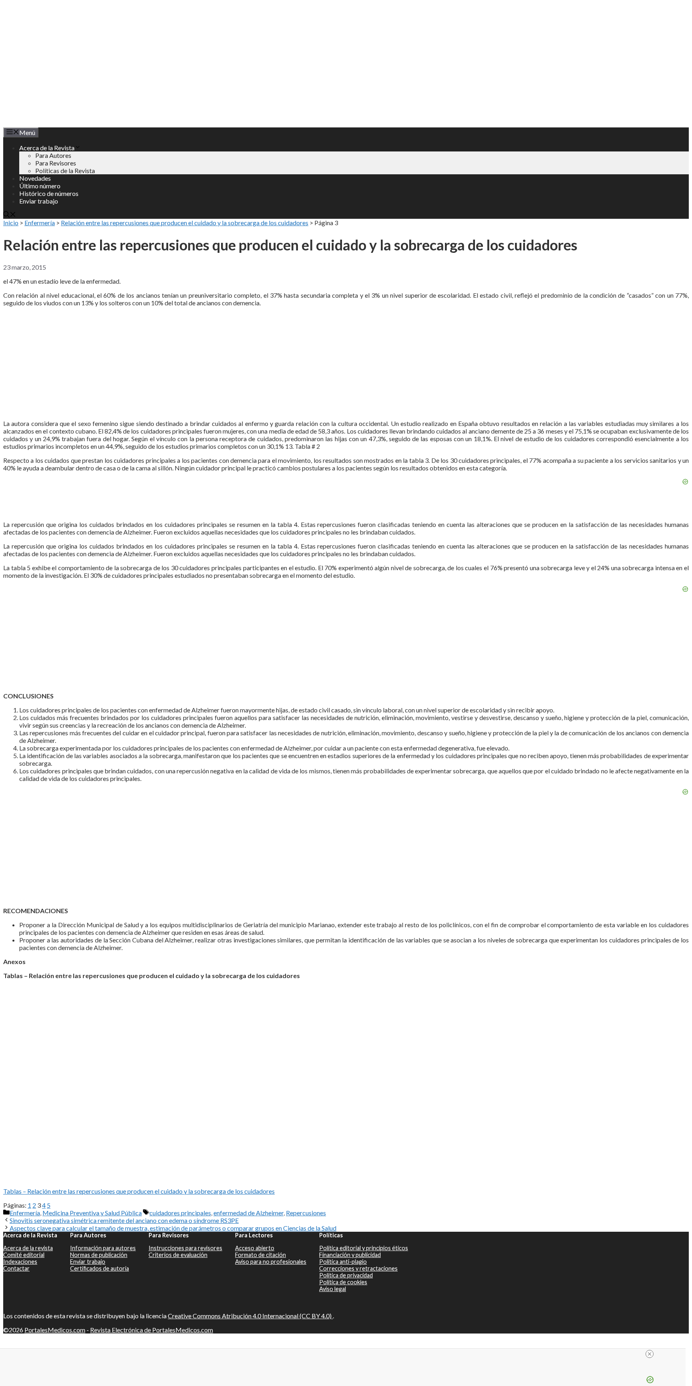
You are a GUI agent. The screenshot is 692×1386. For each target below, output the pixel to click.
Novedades (35, 178)
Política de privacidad (346, 1275)
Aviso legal (332, 1288)
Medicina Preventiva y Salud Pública (92, 1213)
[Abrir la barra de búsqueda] (9, 215)
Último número (39, 186)
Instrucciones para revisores (185, 1248)
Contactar (16, 1268)
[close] (346, 1354)
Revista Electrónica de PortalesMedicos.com (151, 1330)
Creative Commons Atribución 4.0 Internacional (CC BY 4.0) (250, 1315)
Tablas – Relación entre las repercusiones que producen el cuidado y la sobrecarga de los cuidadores (139, 1191)
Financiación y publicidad (350, 1254)
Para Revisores (55, 163)
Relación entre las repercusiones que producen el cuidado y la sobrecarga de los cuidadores (184, 222)
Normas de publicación (98, 1254)
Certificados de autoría (99, 1268)
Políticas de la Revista (65, 170)
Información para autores (103, 1248)
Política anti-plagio (343, 1261)
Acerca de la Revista (46, 147)
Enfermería (39, 222)
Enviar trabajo (38, 201)
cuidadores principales (180, 1213)
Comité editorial (23, 1254)
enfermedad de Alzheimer (248, 1213)
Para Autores (53, 155)
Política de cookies (343, 1282)
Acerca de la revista (28, 1248)
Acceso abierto (254, 1248)
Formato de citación (260, 1254)
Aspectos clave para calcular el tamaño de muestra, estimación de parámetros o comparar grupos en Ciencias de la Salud (173, 1228)
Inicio (10, 222)
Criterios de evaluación (178, 1254)
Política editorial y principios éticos (363, 1248)
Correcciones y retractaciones (358, 1268)
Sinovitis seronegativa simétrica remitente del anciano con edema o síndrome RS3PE (124, 1220)
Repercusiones (306, 1213)
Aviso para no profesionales (270, 1261)
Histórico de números (48, 193)
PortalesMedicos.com (54, 1330)
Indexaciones (20, 1261)
